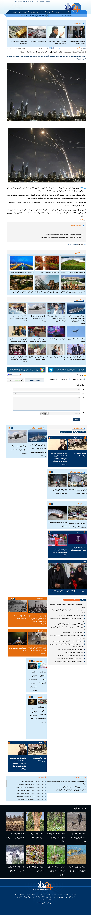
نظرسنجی (16, 2)
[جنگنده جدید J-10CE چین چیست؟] (76, 331)
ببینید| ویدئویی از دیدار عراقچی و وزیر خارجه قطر (70, 656)
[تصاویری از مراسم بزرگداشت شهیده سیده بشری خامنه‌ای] (67, 576)
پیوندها (37, 2)
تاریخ (40, 742)
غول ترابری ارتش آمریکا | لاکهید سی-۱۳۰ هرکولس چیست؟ (38, 318)
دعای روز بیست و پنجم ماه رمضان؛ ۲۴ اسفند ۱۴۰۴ (30, 796)
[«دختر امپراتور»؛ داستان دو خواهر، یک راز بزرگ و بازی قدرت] (17, 349)
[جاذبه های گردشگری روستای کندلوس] (21, 282)
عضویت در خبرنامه (35, 380)
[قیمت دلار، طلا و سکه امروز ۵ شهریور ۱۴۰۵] (17, 32)
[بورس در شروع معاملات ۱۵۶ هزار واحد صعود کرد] (77, 480)
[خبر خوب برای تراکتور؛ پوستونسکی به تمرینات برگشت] (57, 540)
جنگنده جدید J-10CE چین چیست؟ (76, 340)
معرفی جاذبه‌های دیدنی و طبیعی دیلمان (73, 272)
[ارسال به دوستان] (50, 48)
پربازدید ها (76, 600)
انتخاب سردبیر (78, 437)
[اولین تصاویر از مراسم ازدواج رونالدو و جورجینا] (37, 349)
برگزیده (78, 48)
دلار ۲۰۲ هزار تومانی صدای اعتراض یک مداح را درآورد (70, 790)
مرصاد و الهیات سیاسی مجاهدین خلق (19, 617)
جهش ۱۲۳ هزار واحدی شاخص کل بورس (60, 491)
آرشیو (33, 2)
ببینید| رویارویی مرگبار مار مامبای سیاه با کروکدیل (77, 868)
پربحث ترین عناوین (68, 600)
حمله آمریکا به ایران (66, 432)
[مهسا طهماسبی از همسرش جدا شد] (56, 349)
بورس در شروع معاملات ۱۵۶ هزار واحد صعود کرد (78, 491)
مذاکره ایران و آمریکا (79, 432)
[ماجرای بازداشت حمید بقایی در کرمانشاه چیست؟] (75, 32)
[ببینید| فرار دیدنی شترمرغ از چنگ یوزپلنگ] (15, 821)
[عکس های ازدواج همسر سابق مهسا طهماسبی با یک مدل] (76, 349)
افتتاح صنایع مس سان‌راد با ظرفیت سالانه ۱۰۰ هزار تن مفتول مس (67, 619)
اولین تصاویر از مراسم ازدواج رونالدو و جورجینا (37, 358)
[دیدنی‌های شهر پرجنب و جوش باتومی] (21, 263)
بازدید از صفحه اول (77, 380)
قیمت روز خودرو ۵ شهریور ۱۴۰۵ (38, 41)
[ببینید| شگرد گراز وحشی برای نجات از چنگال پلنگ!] (56, 821)
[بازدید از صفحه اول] (84, 379)
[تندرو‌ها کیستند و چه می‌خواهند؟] (77, 444)
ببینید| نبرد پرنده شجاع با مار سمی (35, 868)
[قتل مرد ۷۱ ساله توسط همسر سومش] (57, 513)
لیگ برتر (80, 532)
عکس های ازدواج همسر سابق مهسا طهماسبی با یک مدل (76, 358)
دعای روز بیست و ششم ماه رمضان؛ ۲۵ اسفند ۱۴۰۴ (30, 793)
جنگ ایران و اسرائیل (72, 245)
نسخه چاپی (52, 380)
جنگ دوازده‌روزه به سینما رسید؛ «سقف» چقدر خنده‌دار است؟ (18, 318)
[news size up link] (59, 48)
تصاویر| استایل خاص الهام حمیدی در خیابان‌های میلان (38, 340)
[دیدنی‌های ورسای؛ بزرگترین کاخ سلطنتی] (72, 282)
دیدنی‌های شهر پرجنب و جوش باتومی (22, 272)
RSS (16, 894)
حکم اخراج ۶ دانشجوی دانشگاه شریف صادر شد (70, 650)
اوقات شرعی (22, 2)
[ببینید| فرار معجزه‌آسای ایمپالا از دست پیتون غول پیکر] (56, 854)
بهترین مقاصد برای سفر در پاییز (50, 272)
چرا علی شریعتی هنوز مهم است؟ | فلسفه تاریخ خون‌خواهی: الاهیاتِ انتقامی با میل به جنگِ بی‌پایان (59, 458)
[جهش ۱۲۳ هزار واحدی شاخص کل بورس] (57, 480)
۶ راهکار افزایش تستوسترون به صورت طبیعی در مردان (33, 681)
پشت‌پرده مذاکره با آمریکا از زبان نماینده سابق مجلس (57, 42)
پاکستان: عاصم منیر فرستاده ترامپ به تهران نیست (70, 659)
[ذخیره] (52, 48)
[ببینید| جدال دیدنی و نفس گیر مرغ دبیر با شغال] (76, 821)
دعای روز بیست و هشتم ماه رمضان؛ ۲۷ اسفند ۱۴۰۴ (30, 787)
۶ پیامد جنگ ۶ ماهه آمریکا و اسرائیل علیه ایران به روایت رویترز (67, 605)
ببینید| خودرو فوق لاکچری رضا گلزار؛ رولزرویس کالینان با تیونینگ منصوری (56, 318)
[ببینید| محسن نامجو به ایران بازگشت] (17, 638)
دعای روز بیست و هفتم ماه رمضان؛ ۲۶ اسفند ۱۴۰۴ (30, 790)
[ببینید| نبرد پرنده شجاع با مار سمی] (35, 854)
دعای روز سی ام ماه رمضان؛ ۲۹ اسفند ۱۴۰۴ (32, 781)
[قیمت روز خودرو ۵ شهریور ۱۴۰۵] (37, 32)
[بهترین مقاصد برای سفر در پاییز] (47, 263)
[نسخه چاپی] (47, 48)
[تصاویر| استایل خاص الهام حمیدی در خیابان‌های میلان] (37, 331)
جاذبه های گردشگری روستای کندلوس (22, 292)
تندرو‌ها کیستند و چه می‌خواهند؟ (80, 454)
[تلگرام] (67, 369)
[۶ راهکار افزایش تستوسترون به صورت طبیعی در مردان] (32, 666)
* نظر (82, 398)
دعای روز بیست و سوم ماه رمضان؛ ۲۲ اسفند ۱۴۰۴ (31, 799)
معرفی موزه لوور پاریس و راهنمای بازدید (47, 292)
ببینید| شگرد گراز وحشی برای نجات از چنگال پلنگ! (55, 837)
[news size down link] (54, 48)
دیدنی (83, 561)
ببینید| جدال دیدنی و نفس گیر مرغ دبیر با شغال (78, 837)
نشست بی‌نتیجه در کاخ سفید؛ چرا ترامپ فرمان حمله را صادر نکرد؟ (63, 234)
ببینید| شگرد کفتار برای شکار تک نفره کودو (16, 868)
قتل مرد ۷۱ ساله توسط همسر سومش (58, 524)
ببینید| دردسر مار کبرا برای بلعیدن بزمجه (37, 835)
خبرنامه (28, 894)
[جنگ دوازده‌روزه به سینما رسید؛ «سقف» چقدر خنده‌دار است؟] (17, 308)
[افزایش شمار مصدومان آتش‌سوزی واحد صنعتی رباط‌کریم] (42, 702)
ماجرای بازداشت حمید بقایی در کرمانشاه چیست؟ (77, 42)
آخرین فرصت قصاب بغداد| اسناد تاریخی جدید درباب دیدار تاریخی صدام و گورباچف (37, 620)
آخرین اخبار (83, 600)
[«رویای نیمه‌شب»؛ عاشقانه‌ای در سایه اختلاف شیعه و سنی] (17, 331)
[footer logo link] (43, 887)
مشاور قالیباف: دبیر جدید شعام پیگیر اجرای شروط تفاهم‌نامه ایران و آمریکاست (66, 782)
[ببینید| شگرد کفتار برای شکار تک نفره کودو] (15, 854)
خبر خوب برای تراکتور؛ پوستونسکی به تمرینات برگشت (60, 552)
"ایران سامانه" (41, 903)
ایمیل (82, 393)
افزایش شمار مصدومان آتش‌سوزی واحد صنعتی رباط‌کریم (42, 714)
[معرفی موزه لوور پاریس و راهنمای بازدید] (47, 282)
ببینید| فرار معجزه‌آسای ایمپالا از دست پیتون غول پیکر (56, 870)
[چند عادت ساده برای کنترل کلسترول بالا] (42, 666)
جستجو (54, 894)
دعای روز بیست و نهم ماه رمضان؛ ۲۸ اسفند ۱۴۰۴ (31, 784)
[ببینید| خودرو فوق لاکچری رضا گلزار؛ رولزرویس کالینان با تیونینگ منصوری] (56, 308)
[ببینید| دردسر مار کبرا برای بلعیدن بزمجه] (35, 821)
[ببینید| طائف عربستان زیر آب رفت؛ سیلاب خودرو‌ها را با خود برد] (37, 638)
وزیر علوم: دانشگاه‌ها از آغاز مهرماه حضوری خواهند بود (69, 662)
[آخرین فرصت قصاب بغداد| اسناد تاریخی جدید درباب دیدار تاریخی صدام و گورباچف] (37, 606)
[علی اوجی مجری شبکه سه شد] (56, 331)
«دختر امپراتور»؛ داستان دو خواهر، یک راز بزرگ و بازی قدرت (19, 359)
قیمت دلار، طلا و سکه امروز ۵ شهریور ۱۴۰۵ (19, 42)
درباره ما (42, 2)
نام (83, 389)
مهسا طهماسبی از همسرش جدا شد (56, 358)
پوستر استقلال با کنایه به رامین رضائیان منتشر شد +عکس (68, 641)
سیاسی (84, 48)
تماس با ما (47, 2)
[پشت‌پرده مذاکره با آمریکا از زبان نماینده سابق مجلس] (56, 32)
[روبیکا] (26, 369)
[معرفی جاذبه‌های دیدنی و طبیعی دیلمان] (72, 263)
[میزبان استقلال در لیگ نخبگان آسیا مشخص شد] (77, 539)
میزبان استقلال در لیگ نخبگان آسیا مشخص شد (78, 549)
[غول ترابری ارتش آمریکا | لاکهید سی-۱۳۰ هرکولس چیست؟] (37, 308)
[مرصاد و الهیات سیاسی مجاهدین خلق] (17, 606)
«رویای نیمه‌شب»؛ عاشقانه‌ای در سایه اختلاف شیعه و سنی (18, 340)
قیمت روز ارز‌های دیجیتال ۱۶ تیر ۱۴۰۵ (33, 713)
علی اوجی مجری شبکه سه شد (56, 339)
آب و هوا (28, 2)
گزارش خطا (80, 375)
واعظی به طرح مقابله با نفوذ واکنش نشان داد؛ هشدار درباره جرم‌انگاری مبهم (67, 636)
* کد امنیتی (82, 414)
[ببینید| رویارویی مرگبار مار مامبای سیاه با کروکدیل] (76, 854)
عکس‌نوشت (40, 598)
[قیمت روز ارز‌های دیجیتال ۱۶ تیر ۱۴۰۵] (32, 702)
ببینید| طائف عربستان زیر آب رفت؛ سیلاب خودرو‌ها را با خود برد (67, 628)
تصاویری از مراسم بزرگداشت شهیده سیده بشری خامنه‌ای (69, 591)
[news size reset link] (56, 48)
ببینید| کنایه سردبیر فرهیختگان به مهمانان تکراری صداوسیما (67, 624)
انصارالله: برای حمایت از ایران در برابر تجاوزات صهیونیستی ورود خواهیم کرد (61, 237)
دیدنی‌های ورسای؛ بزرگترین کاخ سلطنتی (73, 292)
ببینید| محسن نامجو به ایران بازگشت (73, 653)
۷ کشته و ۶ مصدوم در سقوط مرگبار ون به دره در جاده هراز (78, 525)
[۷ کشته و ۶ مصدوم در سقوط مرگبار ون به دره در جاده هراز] (77, 513)
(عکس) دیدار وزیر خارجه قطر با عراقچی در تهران (70, 615)
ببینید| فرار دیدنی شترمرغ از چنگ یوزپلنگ (15, 835)
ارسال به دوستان (64, 380)
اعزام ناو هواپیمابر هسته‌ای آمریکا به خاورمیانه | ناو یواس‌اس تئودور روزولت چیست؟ (77, 320)
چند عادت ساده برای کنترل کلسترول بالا (42, 677)
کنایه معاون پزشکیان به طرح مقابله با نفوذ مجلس (71, 787)
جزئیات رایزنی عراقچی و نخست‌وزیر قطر (72, 632)
